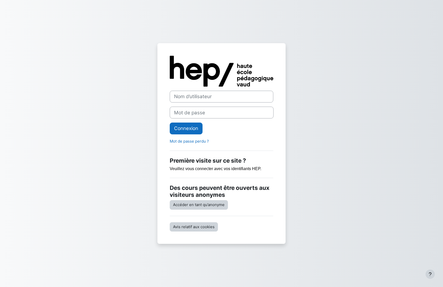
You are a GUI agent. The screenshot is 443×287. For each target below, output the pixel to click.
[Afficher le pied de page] (430, 274)
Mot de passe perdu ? (189, 141)
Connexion (186, 128)
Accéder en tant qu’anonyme (199, 204)
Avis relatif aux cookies (194, 226)
